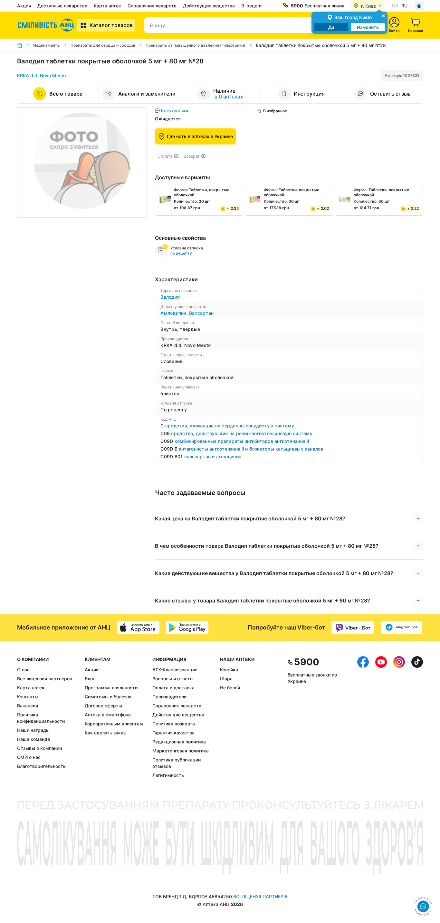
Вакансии (27, 705)
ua (395, 5)
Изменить (368, 27)
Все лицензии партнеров (44, 678)
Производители (169, 696)
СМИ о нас (29, 757)
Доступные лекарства (62, 5)
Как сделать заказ (105, 732)
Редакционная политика (179, 741)
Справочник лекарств (152, 5)
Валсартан (201, 313)
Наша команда (33, 739)
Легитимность (168, 775)
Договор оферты (103, 705)
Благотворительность (41, 766)
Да (331, 27)
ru (404, 5)
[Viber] (352, 627)
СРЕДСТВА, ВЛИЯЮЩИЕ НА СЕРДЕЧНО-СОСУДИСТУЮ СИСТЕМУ (229, 425)
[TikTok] (417, 717)
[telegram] (401, 627)
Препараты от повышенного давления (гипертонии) (195, 45)
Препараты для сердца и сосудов (103, 45)
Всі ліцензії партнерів (260, 896)
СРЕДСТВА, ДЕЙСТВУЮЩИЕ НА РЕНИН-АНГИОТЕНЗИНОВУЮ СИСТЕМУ (241, 433)
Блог (90, 678)
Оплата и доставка (173, 687)
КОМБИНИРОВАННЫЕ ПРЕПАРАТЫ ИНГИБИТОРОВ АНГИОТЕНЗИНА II (242, 441)
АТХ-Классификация (174, 669)
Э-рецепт (251, 5)
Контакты (27, 696)
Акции (24, 5)
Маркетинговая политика (180, 750)
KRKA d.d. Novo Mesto (41, 75)
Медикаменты (46, 45)
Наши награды (33, 730)
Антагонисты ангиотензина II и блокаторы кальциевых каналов (251, 449)
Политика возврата (173, 723)
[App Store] (138, 627)
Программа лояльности (111, 687)
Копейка (229, 669)
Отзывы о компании (39, 748)
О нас (23, 669)
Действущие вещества (209, 5)
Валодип (170, 297)
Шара (226, 678)
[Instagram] (399, 717)
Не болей (230, 687)
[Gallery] (82, 162)
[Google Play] (187, 627)
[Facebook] (363, 717)
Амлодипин (174, 313)
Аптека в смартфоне (108, 714)
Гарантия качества (173, 732)
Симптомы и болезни (108, 696)
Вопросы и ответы (173, 678)
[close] (383, 15)
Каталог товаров (111, 25)
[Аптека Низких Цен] (47, 25)
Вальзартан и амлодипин (213, 456)
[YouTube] (381, 717)
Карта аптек (107, 5)
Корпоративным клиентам (114, 723)
